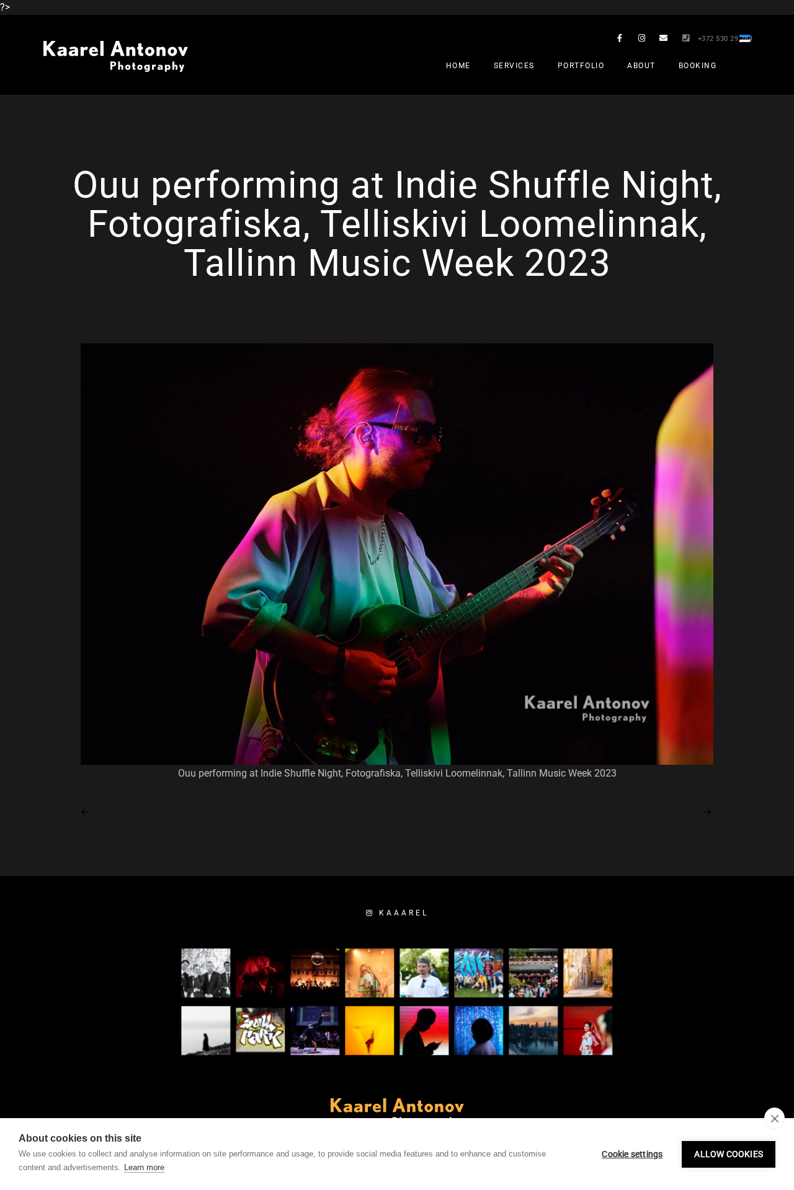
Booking (698, 65)
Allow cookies (728, 1154)
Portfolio (581, 65)
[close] (774, 1118)
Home (458, 65)
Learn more (144, 1167)
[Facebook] (619, 40)
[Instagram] (642, 40)
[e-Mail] (664, 40)
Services (514, 65)
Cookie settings (632, 1154)
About (641, 65)
